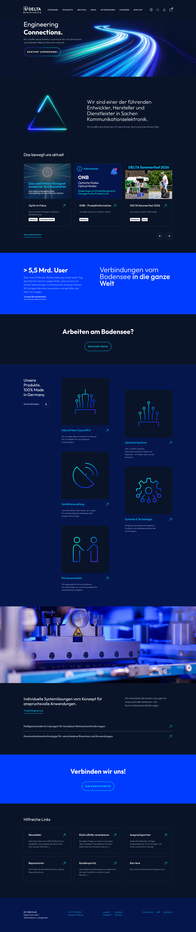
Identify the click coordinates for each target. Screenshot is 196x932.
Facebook (119, 912)
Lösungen (53, 10)
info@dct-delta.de (75, 915)
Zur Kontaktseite (98, 786)
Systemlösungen (31, 404)
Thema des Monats (47, 219)
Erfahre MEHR (98, 346)
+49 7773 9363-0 (75, 912)
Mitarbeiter (135, 219)
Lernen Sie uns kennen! (35, 296)
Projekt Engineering (33, 710)
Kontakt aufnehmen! (42, 52)
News (93, 10)
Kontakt (138, 10)
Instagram (107, 915)
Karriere (124, 10)
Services (81, 10)
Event (145, 219)
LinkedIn (106, 912)
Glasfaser (33, 219)
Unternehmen (108, 10)
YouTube (118, 915)
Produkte (67, 10)
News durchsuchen (32, 234)
